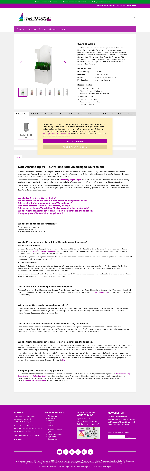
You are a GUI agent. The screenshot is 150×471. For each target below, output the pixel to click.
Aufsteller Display (40, 376)
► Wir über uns (51, 416)
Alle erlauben (75, 141)
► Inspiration (50, 420)
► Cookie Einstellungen (54, 434)
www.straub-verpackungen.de (25, 431)
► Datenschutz (51, 439)
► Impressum (50, 436)
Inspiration (131, 5)
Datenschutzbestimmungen (59, 136)
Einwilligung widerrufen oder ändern (56, 133)
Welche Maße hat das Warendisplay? (37, 197)
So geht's (121, 5)
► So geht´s (50, 418)
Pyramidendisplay (123, 374)
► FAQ (48, 423)
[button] (21, 62)
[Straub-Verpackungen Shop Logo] (33, 17)
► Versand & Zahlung (53, 430)
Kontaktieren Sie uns (106, 5)
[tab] (18, 156)
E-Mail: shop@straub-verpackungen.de (28, 428)
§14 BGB (54, 461)
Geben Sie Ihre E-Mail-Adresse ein (118, 432)
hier (64, 360)
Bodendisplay (23, 376)
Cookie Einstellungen (75, 147)
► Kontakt (18, 439)
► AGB (48, 432)
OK (113, 2)
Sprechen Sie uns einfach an (34, 380)
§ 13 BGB (124, 463)
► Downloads (50, 425)
